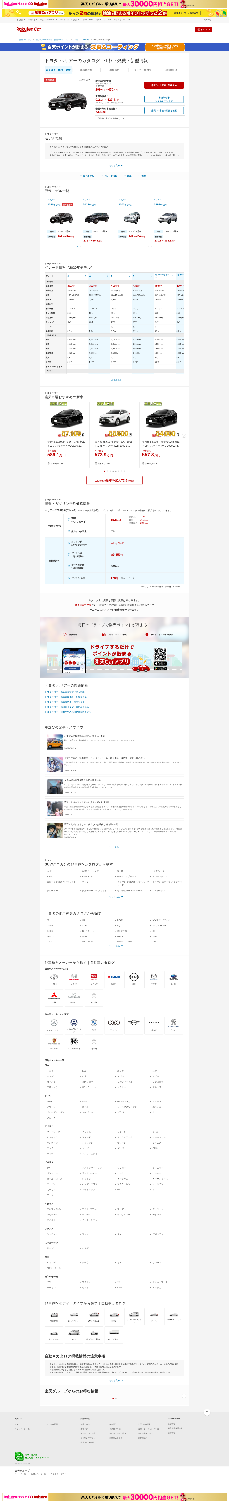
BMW (84, 1101)
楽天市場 (207, 20)
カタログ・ (58, 70)
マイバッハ (87, 1112)
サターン (121, 1132)
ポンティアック (125, 1137)
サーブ (50, 1248)
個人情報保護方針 (175, 1428)
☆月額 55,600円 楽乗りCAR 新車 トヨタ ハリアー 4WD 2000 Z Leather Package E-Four (113, 444)
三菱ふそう (52, 1087)
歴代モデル (88, 176)
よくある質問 (52, 1424)
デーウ (85, 1262)
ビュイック (52, 1137)
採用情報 (171, 1433)
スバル (120, 1076)
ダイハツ (51, 1082)
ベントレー (52, 1173)
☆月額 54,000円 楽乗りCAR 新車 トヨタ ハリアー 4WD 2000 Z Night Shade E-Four (161, 444)
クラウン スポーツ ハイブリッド (168, 882)
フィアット (122, 1209)
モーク (50, 1195)
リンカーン (52, 1143)
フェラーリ (158, 1209)
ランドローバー (89, 1173)
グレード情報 (110, 176)
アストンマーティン (92, 1168)
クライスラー (88, 1132)
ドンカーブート (160, 1282)
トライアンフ (88, 1189)
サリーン (121, 1143)
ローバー (157, 1173)
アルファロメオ (54, 1209)
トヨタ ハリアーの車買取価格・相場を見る (66, 697)
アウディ (51, 1107)
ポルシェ (157, 1107)
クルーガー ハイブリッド (94, 890)
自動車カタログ (115, 1438)
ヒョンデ (51, 1262)
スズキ (156, 1076)
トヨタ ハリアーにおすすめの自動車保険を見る (68, 712)
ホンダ (120, 1071)
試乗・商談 (85, 1424)
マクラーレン (123, 1184)
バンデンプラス (89, 1184)
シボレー (157, 1132)
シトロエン (52, 1234)
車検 (114, 70)
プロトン (86, 1282)
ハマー (50, 1153)
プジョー (86, 1234)
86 (48, 920)
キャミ (85, 882)
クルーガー (52, 890)
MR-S (120, 936)
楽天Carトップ (25, 40)
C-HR (120, 871)
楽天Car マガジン (88, 1438)
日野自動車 (158, 1082)
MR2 (155, 936)
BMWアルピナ (124, 1101)
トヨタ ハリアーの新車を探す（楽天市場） (66, 692)
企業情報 (171, 1424)
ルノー (120, 1234)
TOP (17, 1424)
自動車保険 (143, 1438)
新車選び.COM (56, 463)
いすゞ (85, 1076)
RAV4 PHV (87, 876)
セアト (85, 1287)
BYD (49, 1282)
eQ (118, 925)
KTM (119, 1287)
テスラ (50, 1148)
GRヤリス (122, 931)
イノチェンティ (89, 1220)
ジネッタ (86, 1178)
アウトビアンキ (89, 1209)
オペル (85, 1107)
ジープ (85, 1148)
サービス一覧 (20, 1474)
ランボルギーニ (125, 1214)
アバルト (51, 1220)
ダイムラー (158, 1168)
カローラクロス (160, 876)
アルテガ (51, 1117)
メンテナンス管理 (88, 1433)
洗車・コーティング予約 (148, 1429)
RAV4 (49, 876)
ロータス (121, 1173)
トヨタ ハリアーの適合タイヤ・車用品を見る (67, 707)
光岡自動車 (87, 1082)
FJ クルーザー (160, 871)
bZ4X (49, 871)
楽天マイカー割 (87, 1442)
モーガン (51, 1184)
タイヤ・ (142, 70)
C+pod (50, 925)
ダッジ (120, 1148)
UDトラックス (89, 1087)
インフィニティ (89, 1153)
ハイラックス (159, 890)
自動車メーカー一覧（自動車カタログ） (52, 40)
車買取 (86, 70)
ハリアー (51, 200)
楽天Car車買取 (144, 1424)
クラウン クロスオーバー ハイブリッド (133, 883)
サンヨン (157, 1262)
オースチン (158, 1184)
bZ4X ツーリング (90, 871)
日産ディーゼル (125, 1082)
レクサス (121, 1087)
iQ (154, 931)
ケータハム (122, 1178)
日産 (84, 1071)
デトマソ (157, 1214)
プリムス (157, 1143)
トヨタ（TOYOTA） (81, 40)
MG (119, 1189)
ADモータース (54, 1268)
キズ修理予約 (115, 1429)
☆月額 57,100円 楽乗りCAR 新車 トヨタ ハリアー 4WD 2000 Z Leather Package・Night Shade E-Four (66, 444)
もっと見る (113, 380)
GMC (155, 1148)
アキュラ (157, 1087)
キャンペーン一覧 (22, 1429)
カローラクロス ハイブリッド (61, 882)
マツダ (50, 1076)
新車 (129, 176)
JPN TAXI (51, 936)
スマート (157, 1101)
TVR (49, 1168)
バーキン (51, 1287)
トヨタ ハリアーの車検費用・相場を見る (65, 702)
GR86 (50, 931)
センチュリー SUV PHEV (129, 890)
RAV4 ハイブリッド (126, 876)
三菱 (155, 1071)
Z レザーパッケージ (162, 276)
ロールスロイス (54, 1178)
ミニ (155, 1112)
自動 (171, 70)
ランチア (86, 1214)
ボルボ (85, 1248)
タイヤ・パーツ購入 (117, 1433)
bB (83, 920)
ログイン (205, 29)
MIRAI (85, 936)
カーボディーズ (160, 1178)
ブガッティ (158, 1234)
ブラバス (121, 1112)
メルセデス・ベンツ (57, 1112)
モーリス (51, 1189)
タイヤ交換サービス (146, 1433)
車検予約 (84, 1429)
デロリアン (87, 1143)
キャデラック (53, 1132)
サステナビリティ (58, 1474)
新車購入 (113, 1424)
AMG (49, 1101)
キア (119, 1262)
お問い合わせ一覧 (38, 1474)
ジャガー (121, 1168)
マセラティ (52, 1214)
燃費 (143, 176)
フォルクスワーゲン (127, 1107)
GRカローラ (88, 931)
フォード (86, 1137)
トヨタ (50, 1071)
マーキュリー (159, 1137)
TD (118, 1282)
